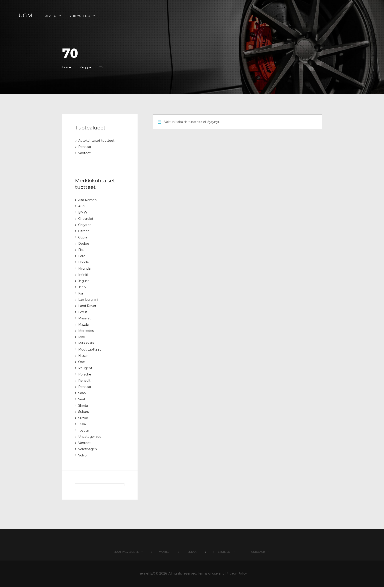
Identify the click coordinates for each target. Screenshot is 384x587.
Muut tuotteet (89, 349)
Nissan (83, 356)
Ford (81, 256)
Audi (81, 206)
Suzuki (83, 418)
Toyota (83, 430)
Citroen (84, 231)
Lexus (82, 312)
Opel (82, 362)
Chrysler (84, 225)
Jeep (82, 287)
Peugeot (85, 368)
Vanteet (84, 153)
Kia (80, 293)
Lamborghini (88, 300)
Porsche (84, 374)
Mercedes (86, 331)
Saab (82, 393)
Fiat (81, 250)
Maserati (84, 318)
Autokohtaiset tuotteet (96, 141)
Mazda (83, 325)
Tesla (82, 424)
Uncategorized (89, 437)
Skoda (83, 405)
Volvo (82, 455)
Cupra (82, 237)
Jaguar (83, 281)
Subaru (83, 412)
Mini (81, 337)
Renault (84, 381)
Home (66, 67)
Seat (81, 399)
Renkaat (84, 147)
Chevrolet (85, 219)
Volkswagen (87, 449)
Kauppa (85, 67)
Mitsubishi (86, 343)
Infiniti (83, 275)
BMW (82, 212)
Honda (83, 262)
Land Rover (87, 306)
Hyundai (84, 268)
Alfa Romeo (87, 200)
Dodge (83, 244)
